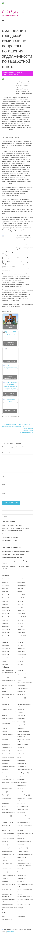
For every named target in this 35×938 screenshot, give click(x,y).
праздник (4, 809)
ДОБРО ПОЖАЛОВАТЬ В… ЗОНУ (12, 525)
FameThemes (11, 932)
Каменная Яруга (6, 734)
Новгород (4, 776)
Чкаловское (5, 889)
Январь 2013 (21, 629)
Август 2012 (5, 639)
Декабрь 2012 (6, 632)
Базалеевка (21, 677)
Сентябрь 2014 (22, 598)
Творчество (5, 869)
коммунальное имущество (25, 739)
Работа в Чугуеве (6, 822)
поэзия (4, 806)
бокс (3, 688)
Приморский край (22, 809)
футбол (20, 881)
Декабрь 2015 (21, 582)
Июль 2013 (21, 620)
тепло (3, 872)
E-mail (4, 484)
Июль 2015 (21, 588)
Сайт (3, 493)
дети (19, 712)
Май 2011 (20, 661)
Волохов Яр (21, 698)
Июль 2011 (21, 658)
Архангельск (21, 674)
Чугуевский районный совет (9, 907)
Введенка (4, 691)
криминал (4, 750)
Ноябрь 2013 (21, 613)
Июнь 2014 (5, 604)
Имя (3, 476)
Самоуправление (7, 838)
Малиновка (5, 760)
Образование (21, 782)
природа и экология (7, 812)
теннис (19, 869)
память (4, 792)
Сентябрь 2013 (22, 617)
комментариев (7, 919)
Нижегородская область (24, 769)
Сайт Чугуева (13, 11)
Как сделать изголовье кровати (21, 551)
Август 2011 (5, 658)
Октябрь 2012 (6, 636)
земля (3, 728)
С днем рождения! (7, 833)
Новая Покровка (22, 773)
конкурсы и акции (22, 744)
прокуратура (21, 816)
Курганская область (7, 754)
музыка (4, 769)
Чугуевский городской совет (25, 899)
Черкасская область (7, 884)
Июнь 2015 (5, 591)
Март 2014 (20, 607)
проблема (20, 812)
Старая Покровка (22, 851)
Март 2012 (20, 645)
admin (11, 72)
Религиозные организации (25, 825)
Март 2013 (20, 626)
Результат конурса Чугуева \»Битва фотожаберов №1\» (26, 430)
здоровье (20, 725)
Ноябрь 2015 (5, 585)
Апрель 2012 (5, 645)
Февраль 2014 (6, 610)
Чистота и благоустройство (25, 884)
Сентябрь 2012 (22, 636)
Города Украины (10, 361)
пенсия (19, 792)
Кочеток (20, 747)
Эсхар (19, 907)
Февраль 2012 (6, 648)
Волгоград (5, 698)
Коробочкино (5, 747)
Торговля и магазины (8, 875)
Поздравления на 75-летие (10, 537)
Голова (19, 701)
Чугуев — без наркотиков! (25, 889)
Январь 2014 (21, 610)
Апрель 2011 (5, 664)
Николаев (4, 773)
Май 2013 (20, 623)
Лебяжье (20, 754)
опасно (19, 788)
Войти (3, 916)
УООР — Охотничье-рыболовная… (10, 394)
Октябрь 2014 (6, 598)
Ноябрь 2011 (21, 651)
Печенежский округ (23, 795)
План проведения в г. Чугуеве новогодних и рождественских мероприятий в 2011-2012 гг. (16, 425)
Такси (3, 860)
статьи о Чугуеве (6, 854)
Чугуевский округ (6, 904)
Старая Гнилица (6, 851)
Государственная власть (10, 74)
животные (20, 718)
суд (3, 857)
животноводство (6, 718)
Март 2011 (20, 664)
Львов (19, 757)
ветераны (20, 691)
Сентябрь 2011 (22, 654)
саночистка (21, 838)
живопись (20, 715)
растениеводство (22, 822)
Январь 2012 (21, 648)
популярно (21, 803)
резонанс (4, 825)
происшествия (6, 816)
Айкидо (19, 670)
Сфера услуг (21, 857)
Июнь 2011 (5, 661)
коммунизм (5, 744)
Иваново (4, 731)
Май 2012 (20, 642)
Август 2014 (5, 601)
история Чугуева (22, 731)
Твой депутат (5, 863)
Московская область (7, 766)
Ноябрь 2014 (21, 595)
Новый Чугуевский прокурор (10, 326)
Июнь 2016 (21, 579)
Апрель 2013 (5, 626)
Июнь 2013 (5, 623)
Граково (20, 709)
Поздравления (6, 798)
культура (20, 750)
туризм (4, 878)
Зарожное (20, 722)
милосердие (21, 763)
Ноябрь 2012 (21, 632)
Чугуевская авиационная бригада (10, 377)
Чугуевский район (22, 904)
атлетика (4, 677)
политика (4, 803)
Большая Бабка (22, 688)
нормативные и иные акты (9, 782)
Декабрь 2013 (6, 613)
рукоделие (20, 830)
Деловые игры (6, 534)
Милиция (4, 763)
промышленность (7, 819)
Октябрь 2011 (6, 654)
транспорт (20, 875)
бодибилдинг (21, 685)
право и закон (21, 806)
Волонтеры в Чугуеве (16, 558)
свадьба (4, 841)
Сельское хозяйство (23, 841)
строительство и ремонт (24, 854)
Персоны (4, 795)
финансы (4, 881)
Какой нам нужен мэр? (18, 554)
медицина (20, 760)
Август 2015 (5, 588)
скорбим (20, 845)
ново (19, 776)
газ (3, 701)
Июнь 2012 (5, 642)
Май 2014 (20, 604)
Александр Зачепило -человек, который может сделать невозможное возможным (16, 529)
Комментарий (6, 453)
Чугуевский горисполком (8, 899)
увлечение (20, 878)
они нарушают (6, 788)
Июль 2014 (21, 601)
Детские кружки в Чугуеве (10, 411)
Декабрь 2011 (6, 651)
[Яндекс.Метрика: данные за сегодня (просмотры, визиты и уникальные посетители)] (7, 930)
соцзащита (5, 848)
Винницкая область (7, 694)
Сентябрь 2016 (6, 579)
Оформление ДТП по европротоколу (10, 343)
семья (3, 845)
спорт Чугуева (21, 848)
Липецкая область (7, 757)
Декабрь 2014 (6, 595)
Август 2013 (5, 620)
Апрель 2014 (5, 607)
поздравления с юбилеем (25, 798)
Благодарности (6, 685)
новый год (20, 779)
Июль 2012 (21, 639)
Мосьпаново (21, 766)
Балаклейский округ (7, 680)
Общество (20, 785)
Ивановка (20, 728)
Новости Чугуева (6, 779)
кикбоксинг (5, 739)
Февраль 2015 (21, 591)
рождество (5, 830)
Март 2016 (5, 582)
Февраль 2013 (6, 629)
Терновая (20, 872)
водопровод (21, 694)
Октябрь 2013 (6, 617)
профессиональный (23, 819)
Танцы (19, 860)
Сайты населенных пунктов (25, 833)
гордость (4, 704)
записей (21, 916)
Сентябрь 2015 (22, 585)
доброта (4, 715)
